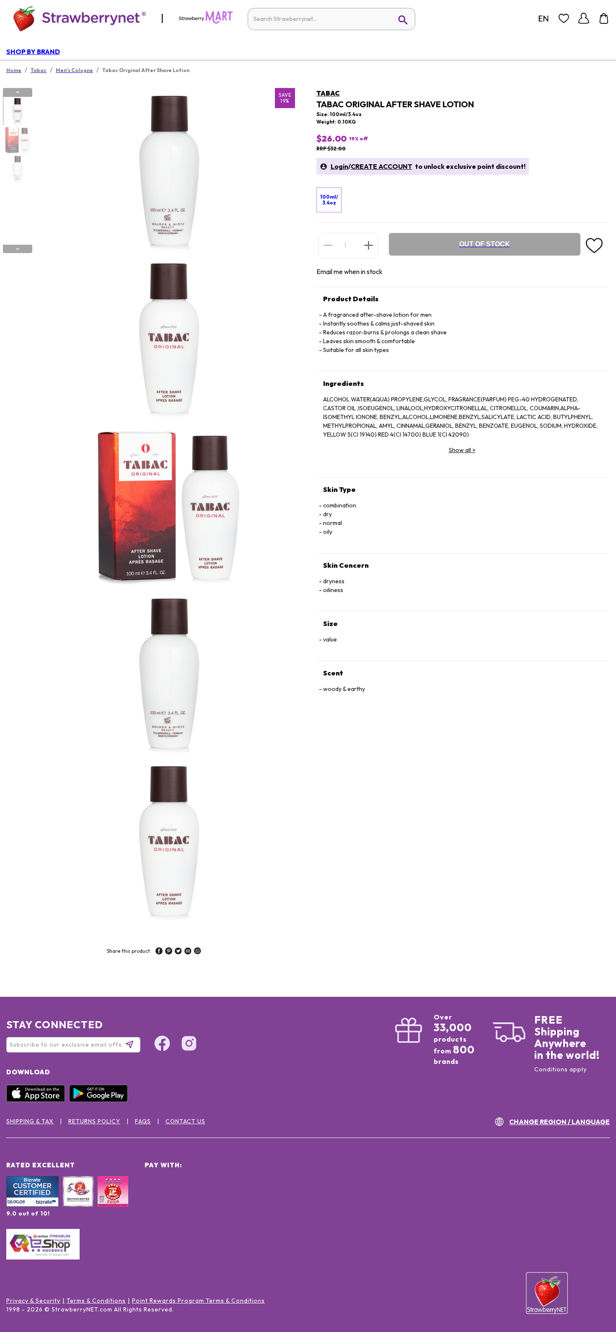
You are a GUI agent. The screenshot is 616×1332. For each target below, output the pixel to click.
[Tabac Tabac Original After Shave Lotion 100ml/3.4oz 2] (17, 140)
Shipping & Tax (30, 1121)
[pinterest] (168, 952)
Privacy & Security (33, 1300)
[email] (188, 952)
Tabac (328, 93)
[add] (369, 245)
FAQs (143, 1121)
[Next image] (17, 249)
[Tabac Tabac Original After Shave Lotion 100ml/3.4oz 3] (17, 169)
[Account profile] (584, 18)
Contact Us (185, 1121)
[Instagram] (189, 1044)
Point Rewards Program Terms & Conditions (198, 1300)
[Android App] (100, 1100)
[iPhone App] (37, 1100)
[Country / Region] (543, 18)
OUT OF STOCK (484, 244)
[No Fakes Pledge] (113, 1200)
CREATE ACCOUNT (381, 166)
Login (339, 166)
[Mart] (206, 22)
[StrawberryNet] (76, 18)
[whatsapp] (197, 952)
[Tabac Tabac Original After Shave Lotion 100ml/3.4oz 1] (17, 111)
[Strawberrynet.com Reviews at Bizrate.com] (32, 1204)
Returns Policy (94, 1121)
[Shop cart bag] (604, 18)
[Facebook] (162, 1044)
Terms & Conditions (96, 1300)
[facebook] (159, 952)
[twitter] (178, 952)
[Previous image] (17, 92)
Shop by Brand (33, 51)
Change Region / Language (559, 1121)
